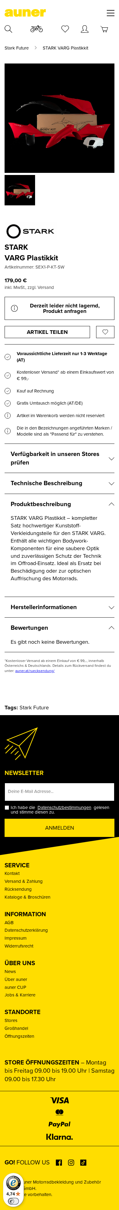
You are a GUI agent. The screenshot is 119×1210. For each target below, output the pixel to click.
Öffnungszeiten (19, 1036)
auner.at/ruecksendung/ (35, 671)
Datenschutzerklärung (26, 930)
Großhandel (16, 1028)
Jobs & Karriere (20, 995)
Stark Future (17, 48)
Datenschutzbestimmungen (64, 807)
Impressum (16, 938)
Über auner (16, 979)
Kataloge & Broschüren (27, 897)
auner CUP (15, 987)
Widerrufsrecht (19, 946)
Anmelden (59, 828)
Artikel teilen (47, 332)
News (10, 971)
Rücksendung (18, 889)
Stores (11, 1020)
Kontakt (12, 873)
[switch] (13, 1201)
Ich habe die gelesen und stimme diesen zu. (60, 809)
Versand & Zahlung (24, 881)
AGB (9, 922)
